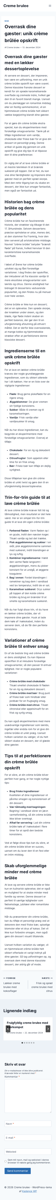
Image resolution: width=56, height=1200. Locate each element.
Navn (10, 1123)
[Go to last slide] (8, 1028)
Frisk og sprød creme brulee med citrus (42, 984)
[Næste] (48, 1028)
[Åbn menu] (50, 5)
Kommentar (12, 1076)
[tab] (22, 1043)
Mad (7, 21)
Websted (11, 1151)
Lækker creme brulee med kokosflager (11, 984)
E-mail (10, 1137)
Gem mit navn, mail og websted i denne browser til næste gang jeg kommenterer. (29, 1161)
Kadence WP (29, 1191)
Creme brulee (13, 47)
